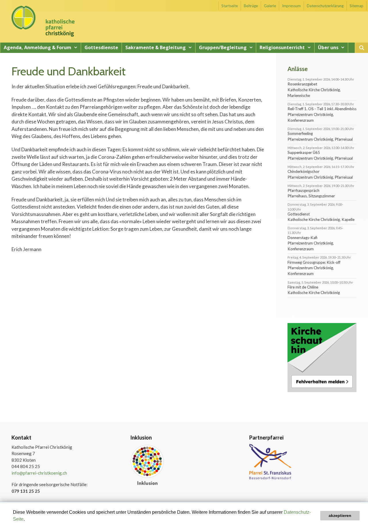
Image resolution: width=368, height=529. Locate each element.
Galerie (270, 5)
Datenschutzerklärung (325, 5)
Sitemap (356, 5)
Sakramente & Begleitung (155, 47)
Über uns (328, 47)
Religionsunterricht (282, 47)
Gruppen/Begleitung (223, 47)
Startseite (229, 5)
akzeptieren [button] (340, 515)
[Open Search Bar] (361, 48)
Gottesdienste (101, 47)
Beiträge (251, 5)
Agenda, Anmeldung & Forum (37, 47)
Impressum (291, 5)
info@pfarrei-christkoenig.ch (39, 472)
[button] (27, 519)
